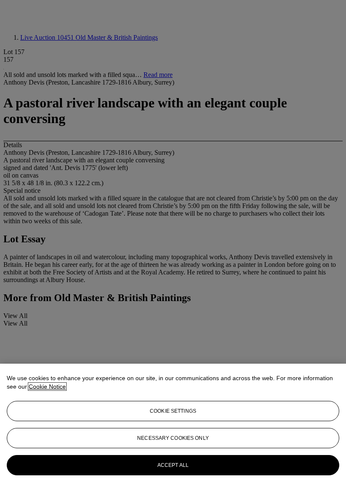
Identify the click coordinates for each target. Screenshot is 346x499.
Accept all (173, 465)
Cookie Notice (47, 386)
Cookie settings (173, 411)
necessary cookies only (173, 438)
